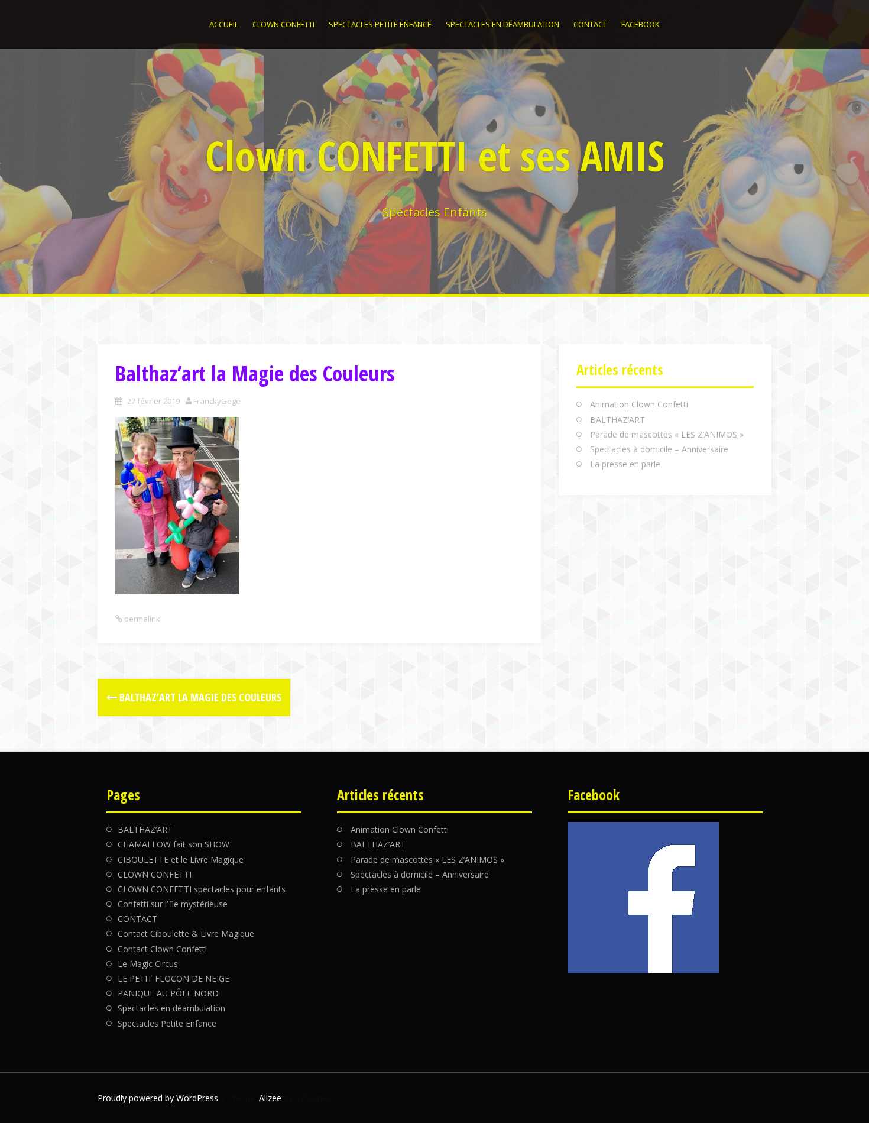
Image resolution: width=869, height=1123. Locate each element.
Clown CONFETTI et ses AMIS (434, 155)
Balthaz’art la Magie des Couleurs (199, 697)
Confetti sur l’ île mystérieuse (173, 904)
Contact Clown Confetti (162, 948)
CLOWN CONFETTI (283, 24)
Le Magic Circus (148, 963)
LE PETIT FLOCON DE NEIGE (173, 978)
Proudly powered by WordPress (158, 1097)
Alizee (270, 1097)
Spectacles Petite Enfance (380, 24)
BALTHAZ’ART (617, 419)
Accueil (223, 24)
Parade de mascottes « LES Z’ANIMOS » (667, 434)
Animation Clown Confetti (639, 404)
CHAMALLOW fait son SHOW (173, 844)
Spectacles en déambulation (502, 24)
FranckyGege (217, 401)
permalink (141, 618)
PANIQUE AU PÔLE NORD (168, 993)
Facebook (640, 24)
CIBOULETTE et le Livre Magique (181, 859)
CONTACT (590, 24)
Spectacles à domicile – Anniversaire (659, 449)
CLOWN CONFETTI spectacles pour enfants (202, 889)
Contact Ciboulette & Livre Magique (186, 933)
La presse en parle (625, 464)
